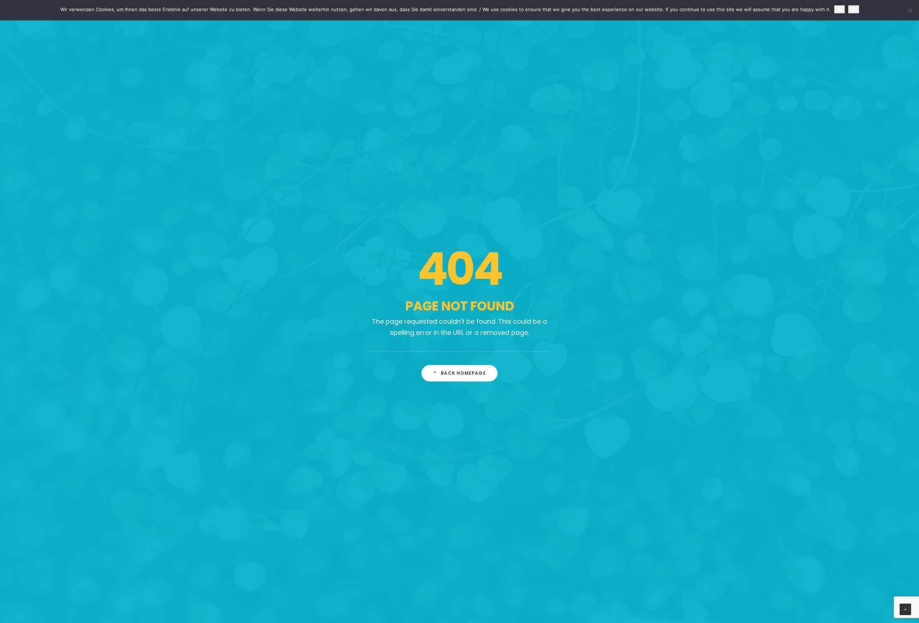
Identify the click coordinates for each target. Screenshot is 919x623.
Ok (839, 9)
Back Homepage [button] (463, 373)
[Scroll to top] (905, 609)
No (853, 9)
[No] (910, 10)
